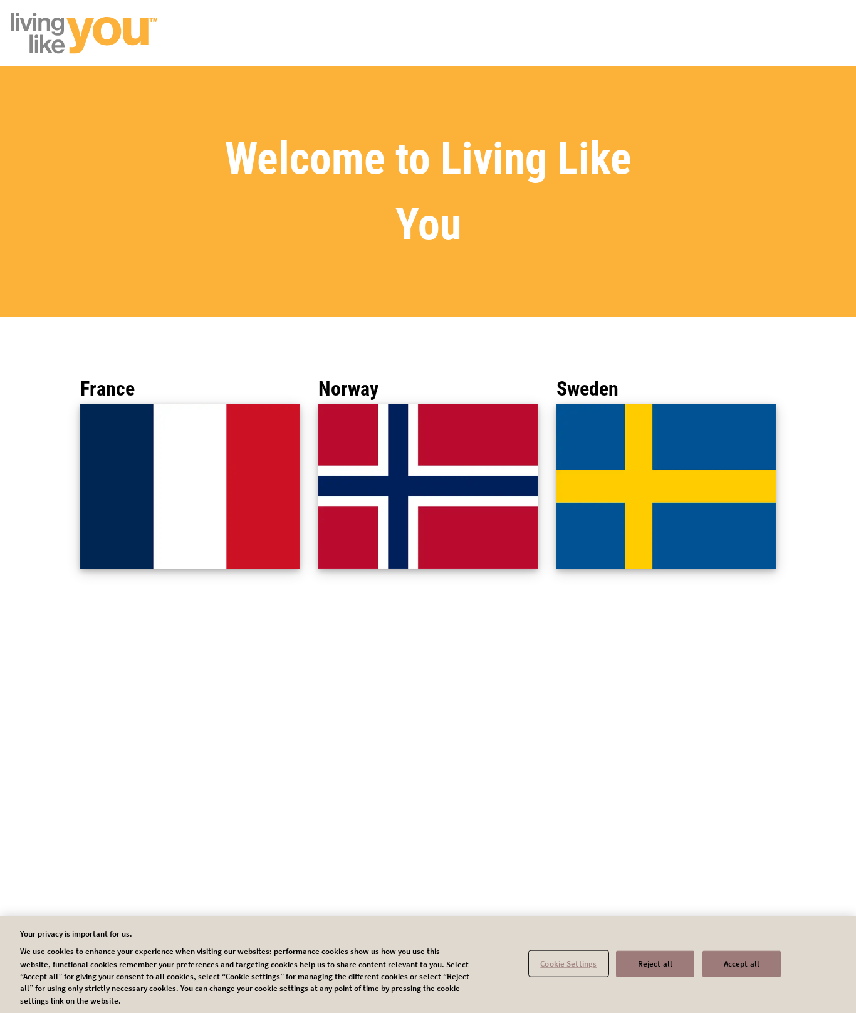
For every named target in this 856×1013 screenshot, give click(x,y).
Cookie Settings (568, 963)
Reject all (655, 963)
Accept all (741, 963)
